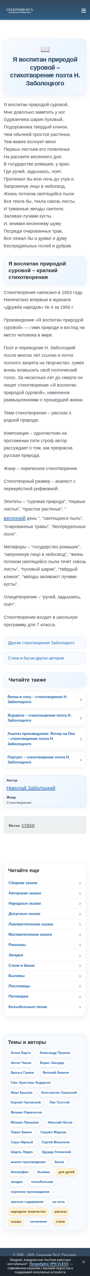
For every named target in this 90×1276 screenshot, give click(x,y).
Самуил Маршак (53, 1132)
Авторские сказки (24, 893)
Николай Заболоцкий (30, 788)
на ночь (58, 1202)
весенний (15, 518)
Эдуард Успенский (56, 1152)
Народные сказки (24, 903)
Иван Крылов (21, 1092)
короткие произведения (30, 1192)
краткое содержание (27, 1202)
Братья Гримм (22, 1072)
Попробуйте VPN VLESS (49, 1264)
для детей (66, 1172)
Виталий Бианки (56, 1072)
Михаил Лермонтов (26, 1112)
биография (19, 1172)
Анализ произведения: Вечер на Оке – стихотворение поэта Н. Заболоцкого (41, 738)
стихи (28, 825)
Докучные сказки (24, 913)
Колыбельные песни (27, 1007)
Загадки (15, 955)
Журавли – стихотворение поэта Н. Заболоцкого (40, 717)
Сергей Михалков (56, 1142)
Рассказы (17, 944)
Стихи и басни (21, 965)
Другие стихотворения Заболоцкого (41, 643)
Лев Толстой (60, 1102)
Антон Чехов (21, 1063)
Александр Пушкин (55, 1053)
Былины (16, 976)
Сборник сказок (23, 883)
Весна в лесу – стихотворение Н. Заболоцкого (37, 699)
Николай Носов (60, 1122)
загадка (16, 1182)
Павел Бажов (21, 1132)
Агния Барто (21, 1053)
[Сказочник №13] (19, 10)
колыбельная (42, 1182)
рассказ (60, 1211)
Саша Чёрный (22, 1142)
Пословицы (19, 986)
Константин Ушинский (59, 1092)
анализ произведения (28, 1162)
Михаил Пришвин (25, 1122)
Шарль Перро (22, 1152)
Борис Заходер (52, 1063)
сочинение (38, 1221)
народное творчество (28, 1211)
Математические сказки (30, 934)
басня (59, 1162)
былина (43, 1172)
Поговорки (18, 996)
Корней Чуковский (26, 1102)
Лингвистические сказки (30, 924)
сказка (16, 1221)
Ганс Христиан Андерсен (31, 1082)
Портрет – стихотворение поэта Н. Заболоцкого (39, 759)
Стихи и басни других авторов (36, 658)
